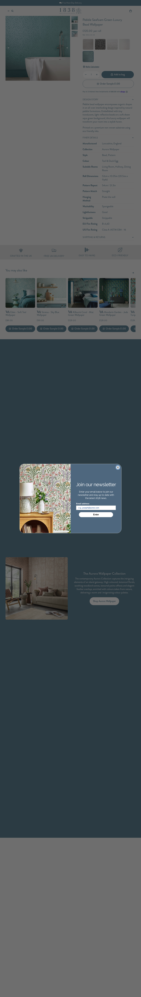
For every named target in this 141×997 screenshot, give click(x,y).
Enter (96, 514)
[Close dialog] (118, 467)
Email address (82, 504)
